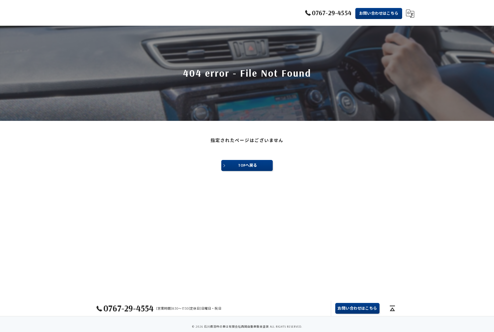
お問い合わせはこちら (378, 13)
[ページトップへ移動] (392, 308)
